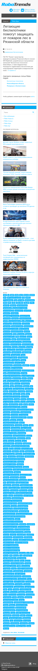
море (5, 441)
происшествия (24, 511)
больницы (21, 334)
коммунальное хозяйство (25, 410)
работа (17, 519)
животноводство (25, 381)
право (11, 496)
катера (23, 402)
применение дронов (10, 503)
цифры (23, 615)
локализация (15, 428)
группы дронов (19, 363)
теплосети (14, 592)
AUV (21, 295)
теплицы (6, 592)
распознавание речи (10, 527)
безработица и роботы (11, 329)
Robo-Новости (8, 118)
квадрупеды (30, 402)
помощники (14, 490)
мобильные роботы (10, 438)
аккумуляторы (24, 316)
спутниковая (30, 582)
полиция (6, 490)
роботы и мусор (9, 543)
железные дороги (13, 381)
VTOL (32, 303)
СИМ (18, 566)
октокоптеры (8, 470)
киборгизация (13, 404)
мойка (28, 438)
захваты (17, 384)
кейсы (5, 404)
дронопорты (17, 378)
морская (11, 441)
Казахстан (30, 399)
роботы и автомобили (26, 540)
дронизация (7, 378)
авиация (13, 305)
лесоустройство (9, 425)
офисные (17, 472)
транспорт (28, 597)
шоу (11, 621)
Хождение (16, 615)
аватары (6, 305)
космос (30, 417)
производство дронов (20, 509)
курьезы (13, 420)
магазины (7, 431)
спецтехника (22, 579)
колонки (24, 407)
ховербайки (7, 615)
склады (14, 569)
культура (6, 420)
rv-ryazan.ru (12, 70)
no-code (21, 300)
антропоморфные (14, 321)
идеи (11, 386)
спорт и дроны (8, 582)
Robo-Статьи (8, 121)
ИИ (31, 386)
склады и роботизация (25, 569)
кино (20, 404)
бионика (26, 332)
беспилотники (24, 329)
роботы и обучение (21, 543)
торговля (20, 597)
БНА (14, 334)
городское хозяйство (10, 358)
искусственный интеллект (12, 397)
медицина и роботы (10, 433)
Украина (12, 605)
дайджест (26, 365)
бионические (8, 334)
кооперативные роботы (18, 417)
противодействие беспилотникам (14, 516)
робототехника (18, 537)
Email (15, 632)
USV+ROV (19, 303)
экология (6, 623)
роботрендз (28, 537)
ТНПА (14, 597)
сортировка (27, 571)
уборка (6, 605)
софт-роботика (20, 574)
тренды (21, 600)
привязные (7, 498)
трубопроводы (8, 602)
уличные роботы (21, 605)
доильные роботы (28, 371)
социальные (26, 576)
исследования (8, 399)
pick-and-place (29, 300)
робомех (13, 535)
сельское (6, 563)
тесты (5, 595)
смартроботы (8, 571)
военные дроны (16, 345)
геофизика (19, 350)
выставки (29, 347)
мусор (24, 441)
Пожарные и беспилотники (16, 86)
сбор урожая (22, 558)
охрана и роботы (25, 475)
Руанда (16, 556)
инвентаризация (18, 389)
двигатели (7, 368)
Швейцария (26, 618)
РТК (11, 556)
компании (7, 412)
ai (8, 295)
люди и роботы (26, 428)
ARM (16, 295)
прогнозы (7, 506)
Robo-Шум (15, 21)
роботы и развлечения (11, 545)
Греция (23, 360)
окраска (25, 467)
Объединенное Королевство (13, 467)
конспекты (14, 415)
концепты (7, 417)
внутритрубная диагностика (12, 342)
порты (30, 490)
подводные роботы (22, 483)
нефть (22, 451)
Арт (23, 321)
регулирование (8, 530)
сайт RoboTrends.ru (10, 558)
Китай (25, 404)
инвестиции (29, 389)
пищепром (23, 480)
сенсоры (27, 563)
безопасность (28, 326)
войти (32, 96)
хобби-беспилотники (23, 613)
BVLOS (26, 295)
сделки (28, 561)
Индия (6, 391)
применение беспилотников (14, 52)
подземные (7, 485)
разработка (30, 524)
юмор (28, 626)
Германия (28, 350)
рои (28, 553)
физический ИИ (21, 608)
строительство (8, 587)
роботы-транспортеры (11, 553)
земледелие (25, 384)
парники (6, 477)
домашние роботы (13, 373)
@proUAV (16, 11)
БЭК (17, 337)
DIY (5, 298)
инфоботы (16, 394)
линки (31, 425)
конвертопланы (26, 412)
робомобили (21, 535)
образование (29, 457)
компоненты (15, 412)
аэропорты (25, 324)
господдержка (22, 358)
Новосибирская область (15, 83)
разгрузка (23, 524)
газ (4, 350)
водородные (27, 342)
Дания (32, 365)
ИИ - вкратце (8, 389)
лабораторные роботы (11, 423)
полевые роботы (14, 488)
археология (29, 321)
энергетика (23, 623)
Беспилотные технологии (15, 81)
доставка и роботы (28, 376)
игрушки (6, 386)
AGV (5, 295)
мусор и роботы (9, 444)
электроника (15, 623)
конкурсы (6, 415)
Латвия (22, 423)
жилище (6, 384)
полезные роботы (26, 488)
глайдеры (7, 355)
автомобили (7, 308)
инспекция (21, 391)
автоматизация (22, 305)
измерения (18, 386)
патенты (22, 477)
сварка (17, 561)
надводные (27, 444)
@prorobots (16, 9)
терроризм (29, 592)
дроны (24, 378)
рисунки (6, 535)
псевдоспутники (9, 519)
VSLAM (26, 303)
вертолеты (7, 339)
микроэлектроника (19, 436)
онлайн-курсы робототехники (22, 470)
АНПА (5, 321)
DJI (23, 298)
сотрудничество (9, 574)
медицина (29, 431)
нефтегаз (15, 451)
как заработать (8, 402)
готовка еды (15, 360)
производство (8, 509)
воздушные (7, 347)
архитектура (7, 324)
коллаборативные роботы (12, 407)
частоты (29, 615)
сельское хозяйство (17, 563)
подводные (10, 483)
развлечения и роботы (11, 524)
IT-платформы (8, 300)
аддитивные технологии (11, 316)
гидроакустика (16, 352)
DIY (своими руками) (14, 298)
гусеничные (17, 365)
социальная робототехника (12, 576)
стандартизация (9, 584)
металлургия (8, 436)
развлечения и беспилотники (13, 522)
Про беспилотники (30, 11)
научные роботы (27, 449)
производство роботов (11, 511)
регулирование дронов (22, 530)
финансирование (9, 610)
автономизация (8, 311)
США (5, 589)
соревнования (18, 571)
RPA (9, 303)
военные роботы (27, 345)
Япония (6, 629)
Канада (17, 402)
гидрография (27, 352)
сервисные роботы (10, 566)
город (23, 355)
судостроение (29, 587)
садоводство (28, 556)
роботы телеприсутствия (11, 550)
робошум (22, 553)
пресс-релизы (28, 496)
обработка (20, 457)
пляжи (30, 480)
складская (7, 569)
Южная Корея (20, 626)
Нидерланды (30, 451)
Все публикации (9, 116)
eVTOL (28, 298)
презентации (18, 496)
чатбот (6, 618)
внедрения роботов (23, 339)
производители (23, 506)
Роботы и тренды (30, 9)
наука (11, 449)
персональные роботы (11, 480)
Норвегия (19, 454)
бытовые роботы (9, 337)
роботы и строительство (11, 548)
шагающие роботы (15, 618)
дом (5, 373)
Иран (27, 394)
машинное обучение (17, 431)
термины (21, 592)
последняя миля (9, 493)
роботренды (7, 540)
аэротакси (7, 326)
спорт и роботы (19, 582)
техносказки (30, 595)
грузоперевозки (8, 363)
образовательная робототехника (14, 459)
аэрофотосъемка (17, 326)
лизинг (25, 425)
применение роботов (25, 503)
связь (22, 561)
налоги (6, 449)
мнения (29, 436)
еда (5, 381)
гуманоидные (8, 365)
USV (13, 303)
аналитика (7, 318)
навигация (18, 444)
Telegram (21, 632)
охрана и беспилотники (11, 475)
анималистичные (25, 318)
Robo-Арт (7, 126)
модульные (21, 438)
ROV (5, 303)
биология (7, 332)
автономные (19, 311)
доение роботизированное (12, 371)
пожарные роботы (26, 485)
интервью (29, 391)
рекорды (27, 532)
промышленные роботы (24, 514)
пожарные (15, 485)
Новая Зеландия (9, 454)
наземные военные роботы (20, 446)
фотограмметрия (21, 610)
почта (5, 496)
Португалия (23, 490)
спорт (29, 579)
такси (10, 589)
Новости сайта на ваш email (10, 667)
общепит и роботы (9, 464)
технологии (12, 595)
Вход (34, 664)
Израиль (26, 386)
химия (13, 613)
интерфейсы (8, 394)
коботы (31, 404)
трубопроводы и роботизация (23, 602)
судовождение (18, 587)
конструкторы (23, 415)
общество (20, 464)
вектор (29, 337)
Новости (5, 21)
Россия (6, 556)
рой (32, 553)
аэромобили (17, 324)
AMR (12, 295)
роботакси (30, 535)
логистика (7, 428)
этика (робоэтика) (9, 626)
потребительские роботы (24, 493)
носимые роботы (28, 454)
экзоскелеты (18, 621)
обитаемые (11, 457)
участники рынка (9, 608)
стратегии (27, 584)
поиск (5, 488)
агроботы (7, 313)
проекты (13, 506)
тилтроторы (7, 597)
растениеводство (23, 527)
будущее (28, 334)
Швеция (6, 621)
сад (21, 556)
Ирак (23, 394)
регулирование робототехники (13, 532)
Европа (30, 378)
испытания (24, 397)
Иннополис (12, 391)
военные (6, 345)
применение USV (17, 498)
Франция (6, 613)
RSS (12, 632)
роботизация (8, 537)
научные (17, 449)
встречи (14, 347)
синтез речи (25, 566)
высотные (22, 347)
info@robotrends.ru (9, 665)
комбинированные (9, 410)
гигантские (7, 352)
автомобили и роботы (20, 308)
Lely (15, 300)
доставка (24, 373)
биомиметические (17, 332)
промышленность (9, 514)
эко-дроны (27, 621)
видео (14, 339)
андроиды (15, 318)
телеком (16, 589)
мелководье (21, 433)
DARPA (32, 295)
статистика (18, 584)
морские (18, 441)
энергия (31, 623)
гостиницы (7, 360)
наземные (7, 446)
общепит (20, 462)
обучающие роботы (10, 462)
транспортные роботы (11, 600)
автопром (27, 311)
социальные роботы (10, 579)
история (16, 399)
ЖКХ (11, 384)
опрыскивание (8, 472)
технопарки (21, 595)
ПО (5, 483)
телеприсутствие (25, 589)
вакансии (23, 337)
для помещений (17, 368)
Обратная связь (10, 643)
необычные (7, 451)
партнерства (14, 477)
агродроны (14, 313)
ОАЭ (5, 457)
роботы (15, 540)
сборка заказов (8, 561)
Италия (23, 399)
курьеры (20, 420)
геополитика (11, 350)
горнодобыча (15, 355)
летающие (18, 425)
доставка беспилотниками (12, 376)
